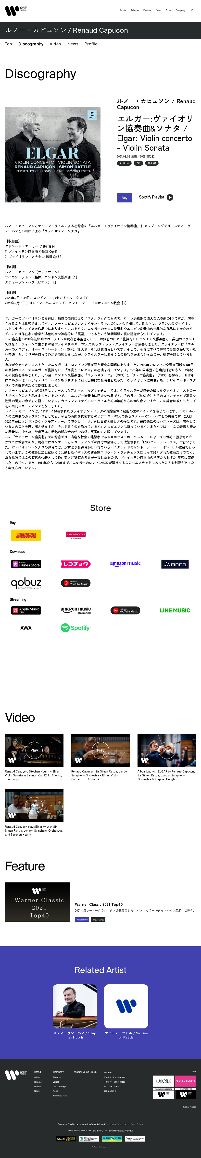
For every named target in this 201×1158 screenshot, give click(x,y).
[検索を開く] (192, 10)
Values (56, 1082)
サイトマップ (109, 1072)
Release (135, 10)
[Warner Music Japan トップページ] (16, 11)
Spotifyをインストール (117, 1124)
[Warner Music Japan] (16, 1075)
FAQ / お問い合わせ (111, 1086)
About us (57, 1077)
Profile (91, 44)
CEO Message (59, 1087)
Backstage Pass (60, 1096)
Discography (30, 44)
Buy (124, 197)
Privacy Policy (73, 1131)
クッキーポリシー (100, 1131)
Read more (82, 920)
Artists (123, 10)
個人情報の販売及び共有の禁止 (88, 1124)
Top (8, 44)
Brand (37, 1072)
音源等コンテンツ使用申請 (114, 1077)
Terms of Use (86, 1131)
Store (168, 10)
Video (55, 44)
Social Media (189, 1106)
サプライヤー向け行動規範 (114, 1082)
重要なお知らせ (110, 1091)
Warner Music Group (85, 1072)
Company (181, 10)
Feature (147, 10)
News (72, 44)
